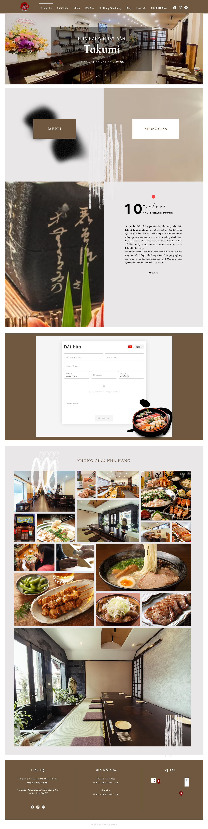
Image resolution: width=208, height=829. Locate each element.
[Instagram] (180, 8)
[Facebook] (175, 8)
